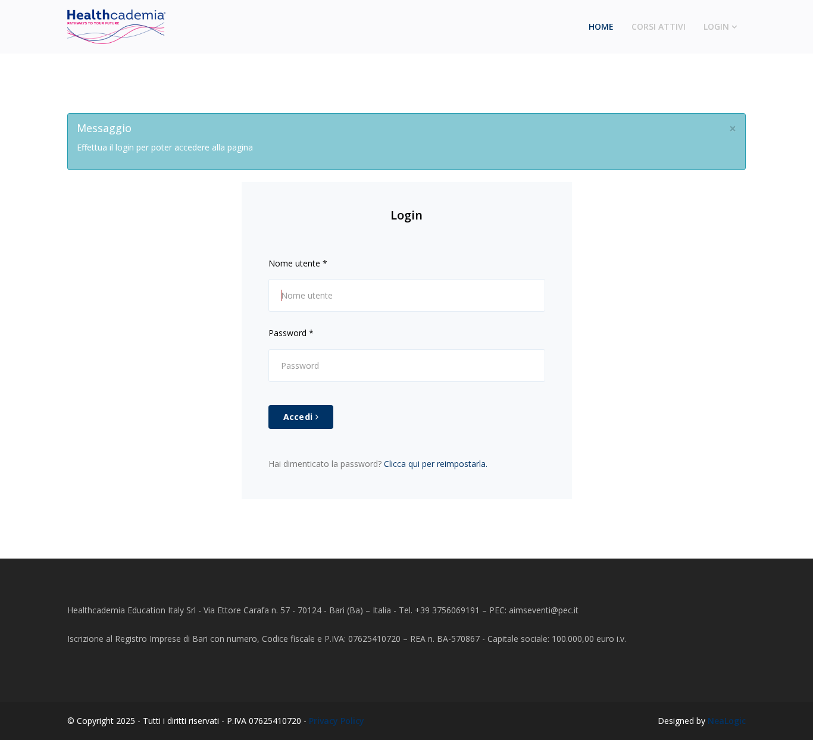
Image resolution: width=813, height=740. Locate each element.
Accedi (299, 416)
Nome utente (297, 263)
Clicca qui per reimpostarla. (435, 463)
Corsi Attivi (658, 26)
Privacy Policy (336, 720)
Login (716, 26)
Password (291, 332)
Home (601, 26)
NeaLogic (727, 720)
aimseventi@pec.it (544, 610)
